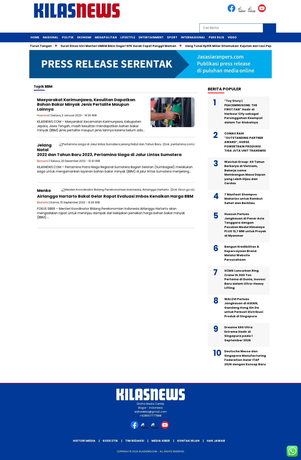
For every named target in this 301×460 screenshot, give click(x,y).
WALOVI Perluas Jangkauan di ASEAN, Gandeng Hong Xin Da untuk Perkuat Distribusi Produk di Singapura (243, 307)
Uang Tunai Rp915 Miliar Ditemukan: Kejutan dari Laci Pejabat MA (228, 46)
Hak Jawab (216, 441)
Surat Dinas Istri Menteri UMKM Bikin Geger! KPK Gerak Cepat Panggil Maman (112, 46)
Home (34, 37)
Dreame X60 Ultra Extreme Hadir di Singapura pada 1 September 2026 (238, 333)
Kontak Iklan (188, 441)
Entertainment (151, 37)
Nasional (50, 37)
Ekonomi (84, 37)
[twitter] (242, 11)
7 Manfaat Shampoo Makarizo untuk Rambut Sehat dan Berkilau (243, 198)
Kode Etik (110, 441)
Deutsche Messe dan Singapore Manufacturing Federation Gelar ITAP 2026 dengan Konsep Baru (245, 357)
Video (232, 37)
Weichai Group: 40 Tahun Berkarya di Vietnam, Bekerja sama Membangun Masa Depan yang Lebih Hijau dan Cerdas (244, 172)
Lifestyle (127, 37)
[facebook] (232, 11)
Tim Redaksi (134, 441)
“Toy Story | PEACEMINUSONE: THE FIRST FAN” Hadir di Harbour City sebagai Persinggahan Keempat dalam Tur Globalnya (243, 111)
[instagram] (252, 11)
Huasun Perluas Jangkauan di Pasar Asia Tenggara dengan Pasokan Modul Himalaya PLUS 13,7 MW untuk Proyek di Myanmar (245, 225)
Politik (68, 37)
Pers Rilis (216, 37)
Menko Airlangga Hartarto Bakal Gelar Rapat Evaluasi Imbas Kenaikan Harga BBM (115, 193)
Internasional (193, 37)
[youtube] (262, 11)
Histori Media (84, 441)
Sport (172, 37)
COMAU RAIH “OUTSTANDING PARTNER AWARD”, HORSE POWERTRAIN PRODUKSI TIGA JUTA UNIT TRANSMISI (245, 142)
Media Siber (160, 441)
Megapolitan (106, 37)
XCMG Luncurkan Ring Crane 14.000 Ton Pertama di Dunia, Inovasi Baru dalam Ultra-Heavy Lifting (244, 279)
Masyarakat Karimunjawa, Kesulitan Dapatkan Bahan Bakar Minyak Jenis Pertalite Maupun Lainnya (86, 104)
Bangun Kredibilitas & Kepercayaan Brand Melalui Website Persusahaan (241, 253)
